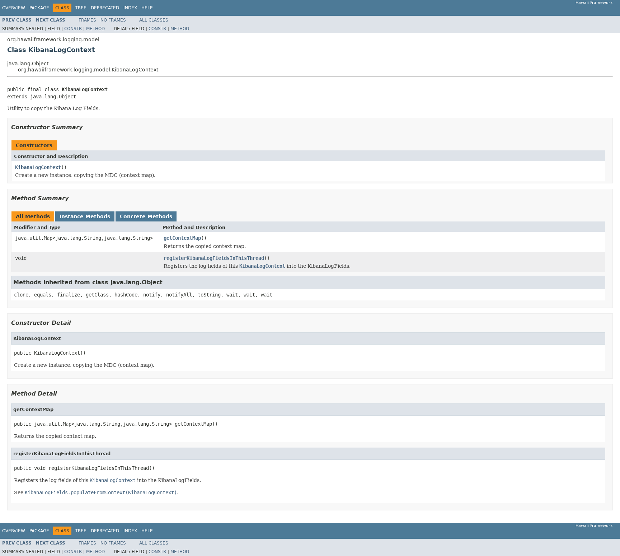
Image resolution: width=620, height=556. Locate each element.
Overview (13, 7)
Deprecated (105, 7)
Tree (80, 7)
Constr (73, 28)
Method (95, 28)
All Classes (153, 20)
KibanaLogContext (38, 167)
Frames (87, 20)
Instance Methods (85, 216)
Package (39, 7)
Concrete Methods (146, 216)
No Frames (113, 20)
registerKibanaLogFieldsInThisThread (214, 258)
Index (130, 7)
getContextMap (182, 238)
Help (146, 7)
